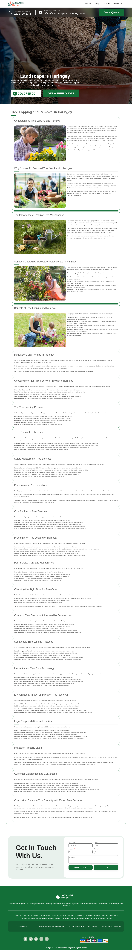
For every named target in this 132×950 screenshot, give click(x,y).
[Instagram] (36, 939)
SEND (106, 867)
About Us (106, 4)
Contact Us (117, 4)
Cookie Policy (79, 915)
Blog (97, 4)
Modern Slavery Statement (45, 918)
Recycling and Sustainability (95, 918)
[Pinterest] (47, 939)
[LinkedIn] (41, 939)
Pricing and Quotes (77, 918)
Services (88, 4)
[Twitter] (31, 939)
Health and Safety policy (109, 915)
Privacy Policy (51, 915)
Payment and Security (62, 918)
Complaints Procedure (92, 915)
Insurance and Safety (28, 918)
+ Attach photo (80, 867)
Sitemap (109, 918)
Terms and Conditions (37, 915)
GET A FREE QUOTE (61, 93)
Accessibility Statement (65, 915)
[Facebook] (25, 939)
